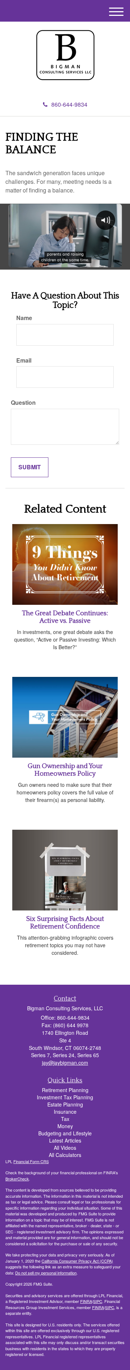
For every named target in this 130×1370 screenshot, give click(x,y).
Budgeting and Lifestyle (65, 1133)
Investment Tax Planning (65, 1097)
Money (65, 1126)
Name (24, 318)
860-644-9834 (69, 104)
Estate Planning (65, 1104)
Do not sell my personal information (46, 1273)
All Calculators (65, 1154)
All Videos (65, 1147)
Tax (65, 1118)
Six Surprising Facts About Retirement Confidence (65, 922)
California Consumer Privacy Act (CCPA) (77, 1261)
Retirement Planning (65, 1090)
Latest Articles (65, 1140)
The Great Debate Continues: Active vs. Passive (65, 617)
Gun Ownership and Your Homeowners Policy (65, 769)
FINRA (86, 1301)
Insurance (65, 1111)
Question (23, 403)
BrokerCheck (17, 1178)
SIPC (97, 1301)
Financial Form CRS (31, 1161)
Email (23, 360)
